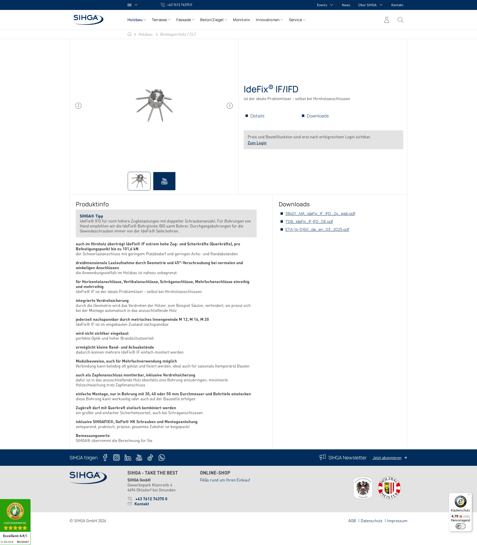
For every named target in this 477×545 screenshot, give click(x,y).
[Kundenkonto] (387, 20)
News (346, 4)
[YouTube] (139, 457)
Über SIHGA (367, 4)
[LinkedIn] (127, 457)
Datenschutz (371, 520)
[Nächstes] (230, 105)
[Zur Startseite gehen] (94, 20)
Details (257, 115)
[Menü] (400, 20)
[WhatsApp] (161, 457)
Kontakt (397, 4)
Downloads (318, 115)
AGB (352, 520)
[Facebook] (105, 457)
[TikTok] (150, 457)
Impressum (397, 520)
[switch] (461, 526)
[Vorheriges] (78, 105)
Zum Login (257, 142)
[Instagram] (116, 457)
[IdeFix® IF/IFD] (154, 106)
